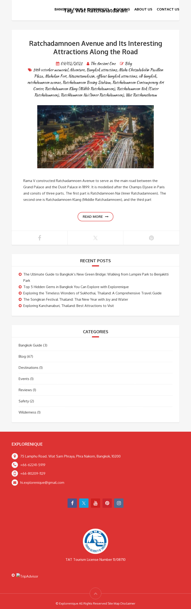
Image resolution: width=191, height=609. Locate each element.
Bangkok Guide (30, 345)
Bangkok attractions (101, 70)
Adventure (77, 70)
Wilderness (27, 412)
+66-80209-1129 (32, 473)
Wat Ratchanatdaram (141, 95)
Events (24, 379)
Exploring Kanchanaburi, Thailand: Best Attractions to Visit (68, 305)
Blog (128, 63)
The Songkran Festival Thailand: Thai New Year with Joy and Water (75, 299)
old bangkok (147, 76)
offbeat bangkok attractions (116, 76)
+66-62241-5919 (32, 465)
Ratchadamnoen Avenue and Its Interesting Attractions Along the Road (95, 47)
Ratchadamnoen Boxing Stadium (86, 82)
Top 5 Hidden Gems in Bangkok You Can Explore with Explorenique (76, 287)
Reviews (25, 390)
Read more (93, 216)
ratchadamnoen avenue (44, 82)
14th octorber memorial (50, 70)
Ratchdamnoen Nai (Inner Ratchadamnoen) (92, 95)
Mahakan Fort (55, 76)
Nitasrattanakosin (81, 76)
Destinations (28, 367)
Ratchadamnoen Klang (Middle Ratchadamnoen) (80, 88)
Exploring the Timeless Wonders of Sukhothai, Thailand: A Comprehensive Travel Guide (92, 293)
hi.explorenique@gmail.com (42, 482)
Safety (24, 401)
